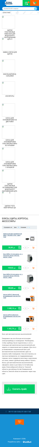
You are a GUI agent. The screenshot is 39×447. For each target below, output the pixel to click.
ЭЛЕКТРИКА (6, 12)
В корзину (33, 248)
